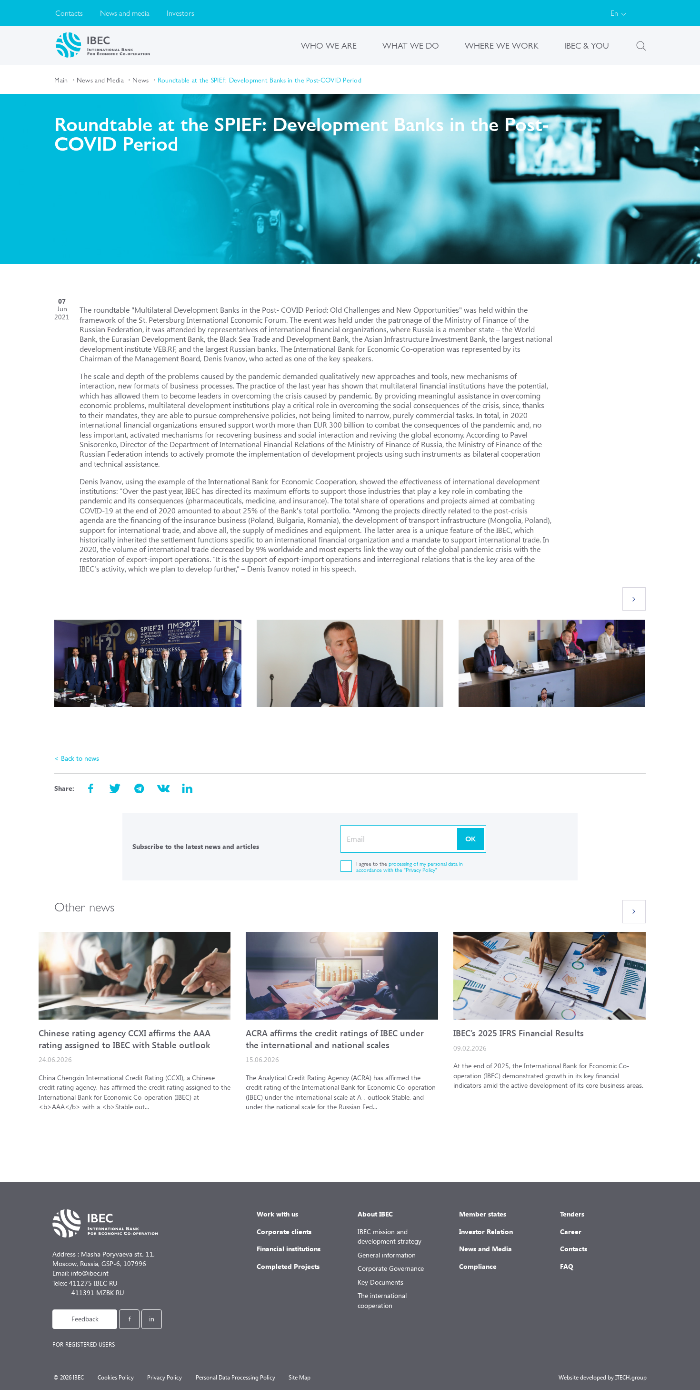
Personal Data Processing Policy (235, 1377)
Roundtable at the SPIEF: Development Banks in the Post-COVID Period (259, 79)
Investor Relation (486, 1231)
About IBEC (375, 1213)
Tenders (572, 1213)
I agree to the (409, 866)
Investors (180, 12)
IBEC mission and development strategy (389, 1236)
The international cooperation (382, 1300)
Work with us (277, 1213)
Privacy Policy (164, 1377)
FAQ (566, 1266)
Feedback (85, 1318)
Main (61, 79)
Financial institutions (288, 1248)
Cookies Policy (116, 1377)
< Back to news (76, 758)
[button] (634, 599)
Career (570, 1231)
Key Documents (380, 1282)
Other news (84, 906)
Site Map (299, 1377)
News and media (125, 12)
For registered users (83, 1344)
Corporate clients (284, 1231)
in (151, 1318)
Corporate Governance (391, 1268)
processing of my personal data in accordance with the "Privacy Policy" (409, 866)
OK (470, 838)
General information (387, 1254)
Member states (482, 1213)
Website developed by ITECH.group (603, 1377)
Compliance (478, 1266)
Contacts (69, 12)
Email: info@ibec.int (80, 1273)
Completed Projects (288, 1266)
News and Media (100, 79)
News (140, 79)
